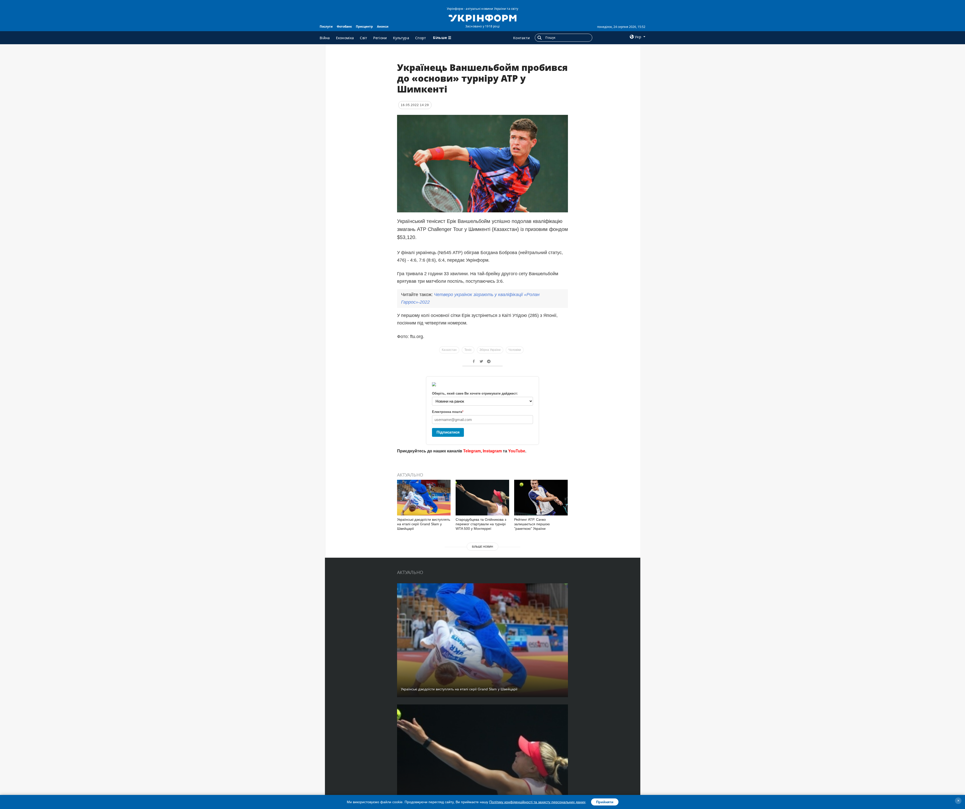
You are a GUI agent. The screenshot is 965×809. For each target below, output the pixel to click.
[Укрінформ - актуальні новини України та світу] (482, 17)
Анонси (383, 26)
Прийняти (604, 802)
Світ (363, 37)
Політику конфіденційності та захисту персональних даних (537, 802)
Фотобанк (344, 26)
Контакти (521, 37)
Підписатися (448, 432)
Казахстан (449, 350)
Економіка (345, 37)
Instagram (492, 451)
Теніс (468, 350)
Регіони (380, 37)
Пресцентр (364, 26)
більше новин (482, 546)
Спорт (420, 37)
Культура (401, 37)
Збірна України (490, 350)
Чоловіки (514, 350)
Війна (325, 37)
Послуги (326, 26)
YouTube (516, 451)
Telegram (472, 451)
